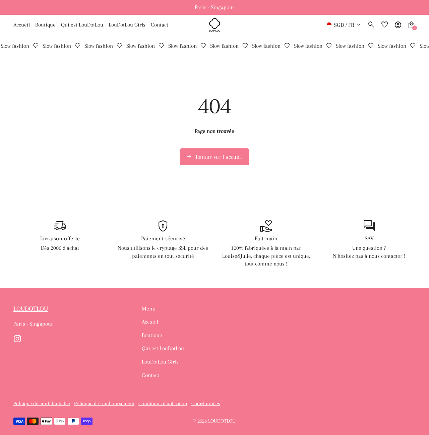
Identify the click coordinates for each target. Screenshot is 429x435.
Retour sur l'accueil (214, 156)
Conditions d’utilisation (162, 403)
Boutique (152, 335)
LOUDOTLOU (222, 421)
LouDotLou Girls (160, 361)
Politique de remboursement (104, 403)
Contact (150, 375)
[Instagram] (17, 339)
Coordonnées (205, 403)
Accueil (150, 322)
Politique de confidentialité (41, 403)
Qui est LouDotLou (163, 348)
